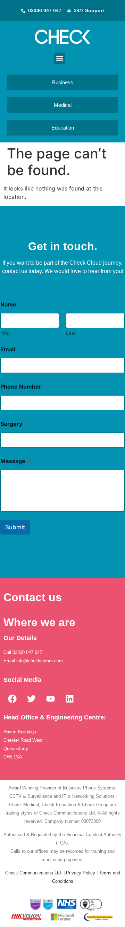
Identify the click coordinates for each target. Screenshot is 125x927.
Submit (15, 527)
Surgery (13, 424)
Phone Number (22, 386)
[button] (59, 58)
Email (9, 349)
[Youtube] (50, 698)
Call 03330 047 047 (23, 652)
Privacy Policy (80, 872)
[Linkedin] (69, 698)
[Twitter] (31, 698)
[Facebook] (12, 698)
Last (71, 333)
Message (15, 461)
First (5, 333)
